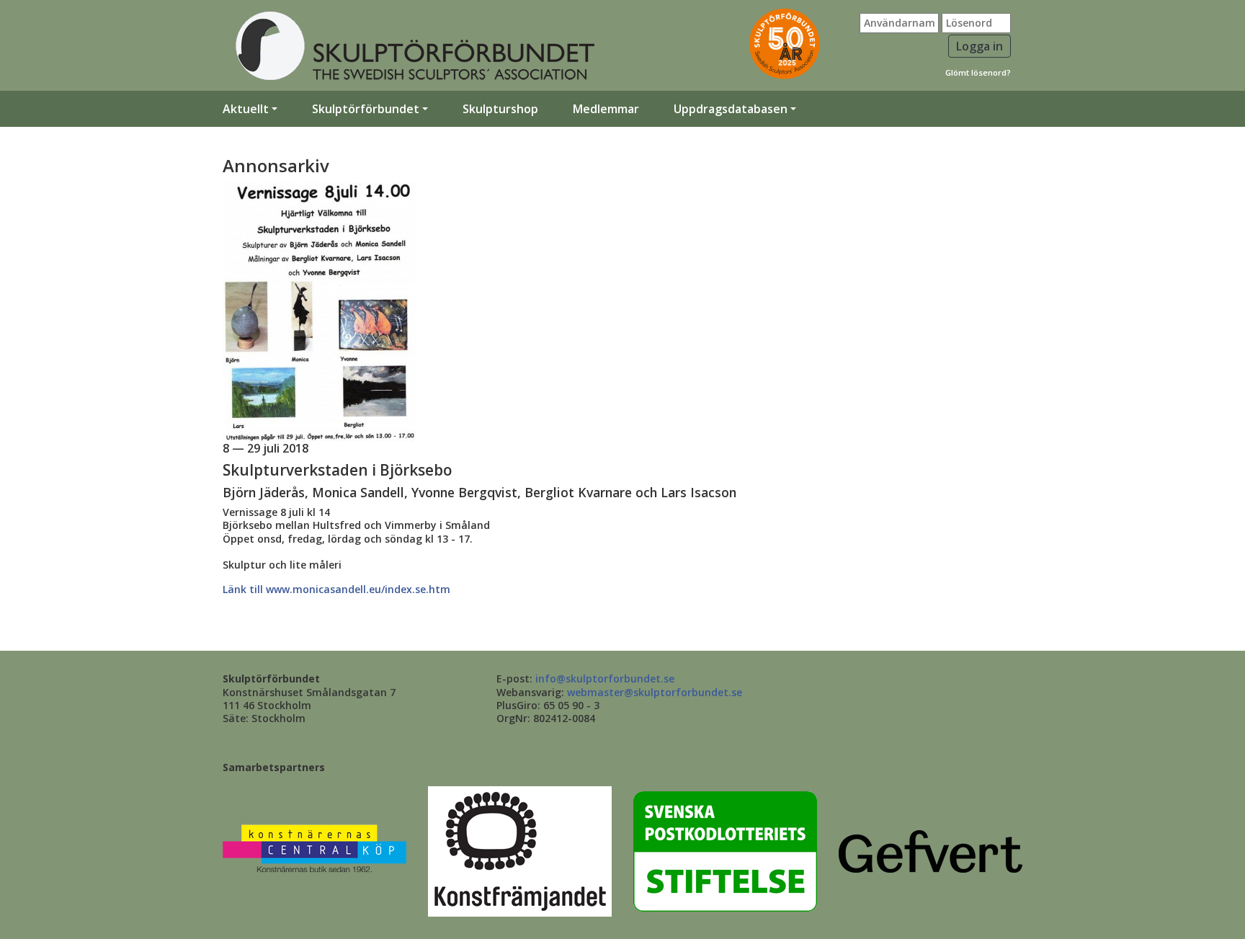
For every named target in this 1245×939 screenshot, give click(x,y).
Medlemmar (606, 109)
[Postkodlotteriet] (725, 850)
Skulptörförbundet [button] (365, 109)
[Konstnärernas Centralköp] (314, 850)
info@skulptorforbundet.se (604, 678)
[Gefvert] (930, 850)
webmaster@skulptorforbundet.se (654, 692)
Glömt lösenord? (978, 72)
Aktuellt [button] (246, 109)
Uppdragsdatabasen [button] (730, 109)
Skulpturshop (500, 109)
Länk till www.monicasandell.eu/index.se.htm (336, 589)
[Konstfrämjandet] (520, 850)
